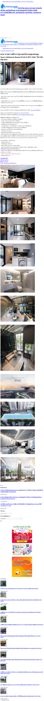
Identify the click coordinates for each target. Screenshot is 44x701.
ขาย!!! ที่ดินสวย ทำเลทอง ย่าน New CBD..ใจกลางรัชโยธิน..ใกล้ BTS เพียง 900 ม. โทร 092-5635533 (19, 684)
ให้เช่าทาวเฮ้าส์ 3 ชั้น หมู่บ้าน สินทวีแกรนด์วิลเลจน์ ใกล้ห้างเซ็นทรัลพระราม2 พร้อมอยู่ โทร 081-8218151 (21, 648)
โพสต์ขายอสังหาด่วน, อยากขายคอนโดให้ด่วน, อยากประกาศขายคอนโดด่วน (18, 1)
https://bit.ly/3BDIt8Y (35, 110)
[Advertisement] (22, 25)
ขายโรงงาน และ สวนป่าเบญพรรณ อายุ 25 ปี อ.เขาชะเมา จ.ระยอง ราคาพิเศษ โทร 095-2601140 (19, 588)
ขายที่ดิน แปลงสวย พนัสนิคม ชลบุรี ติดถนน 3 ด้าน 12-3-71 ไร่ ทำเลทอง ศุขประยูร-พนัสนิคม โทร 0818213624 (21, 624)
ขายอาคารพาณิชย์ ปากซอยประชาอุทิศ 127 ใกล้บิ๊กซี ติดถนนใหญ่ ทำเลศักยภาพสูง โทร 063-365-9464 (20, 696)
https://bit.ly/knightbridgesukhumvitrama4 (25, 114)
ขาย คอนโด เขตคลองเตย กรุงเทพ (7, 50)
